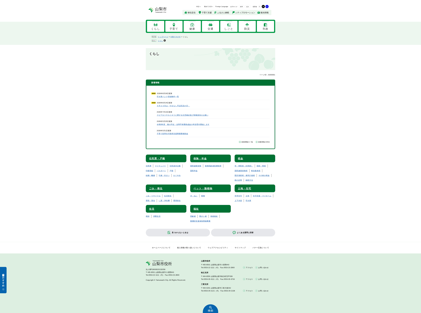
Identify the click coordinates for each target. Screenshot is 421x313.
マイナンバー (160, 166)
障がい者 (203, 216)
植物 (203, 196)
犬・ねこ (194, 196)
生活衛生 (167, 196)
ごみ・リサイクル (153, 196)
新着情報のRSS (264, 142)
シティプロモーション (245, 13)
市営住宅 (238, 196)
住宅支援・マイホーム (262, 196)
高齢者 (193, 216)
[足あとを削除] (165, 40)
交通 (210, 28)
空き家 (248, 201)
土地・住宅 (244, 188)
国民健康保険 (195, 166)
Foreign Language (221, 6)
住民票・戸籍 (157, 158)
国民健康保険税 (241, 171)
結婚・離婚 (150, 175)
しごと (228, 28)
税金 (240, 158)
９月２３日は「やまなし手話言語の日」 (173, 106)
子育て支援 (207, 13)
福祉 (196, 208)
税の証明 (238, 180)
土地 (247, 196)
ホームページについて (161, 248)
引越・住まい (164, 175)
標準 (241, 6)
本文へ (198, 6)
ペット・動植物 (203, 188)
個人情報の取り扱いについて (189, 248)
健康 (192, 28)
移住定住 (192, 13)
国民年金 (194, 171)
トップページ (163, 37)
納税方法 (249, 180)
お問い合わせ (263, 267)
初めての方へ (208, 6)
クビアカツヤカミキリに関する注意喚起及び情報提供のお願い (182, 115)
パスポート (161, 171)
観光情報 (265, 13)
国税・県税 (261, 166)
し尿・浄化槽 (164, 201)
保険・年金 (200, 158)
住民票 (148, 166)
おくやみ (177, 175)
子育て (173, 28)
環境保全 (177, 201)
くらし (155, 28)
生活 (151, 208)
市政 (265, 28)
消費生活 (157, 216)
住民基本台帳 (175, 166)
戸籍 (171, 171)
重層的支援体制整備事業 (200, 221)
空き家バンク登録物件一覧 (168, 97)
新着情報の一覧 (247, 142)
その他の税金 (264, 175)
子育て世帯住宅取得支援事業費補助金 (172, 134)
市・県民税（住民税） (244, 166)
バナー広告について (260, 248)
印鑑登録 (149, 171)
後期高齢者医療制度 (213, 166)
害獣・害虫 (150, 201)
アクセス (249, 267)
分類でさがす (175, 37)
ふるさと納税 (223, 13)
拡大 (247, 6)
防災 (247, 28)
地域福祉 (214, 216)
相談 (148, 216)
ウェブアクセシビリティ (218, 248)
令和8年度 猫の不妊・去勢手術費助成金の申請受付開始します (183, 124)
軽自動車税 (255, 171)
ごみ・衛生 (156, 188)
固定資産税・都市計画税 (245, 175)
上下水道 (238, 201)
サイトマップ (240, 248)
